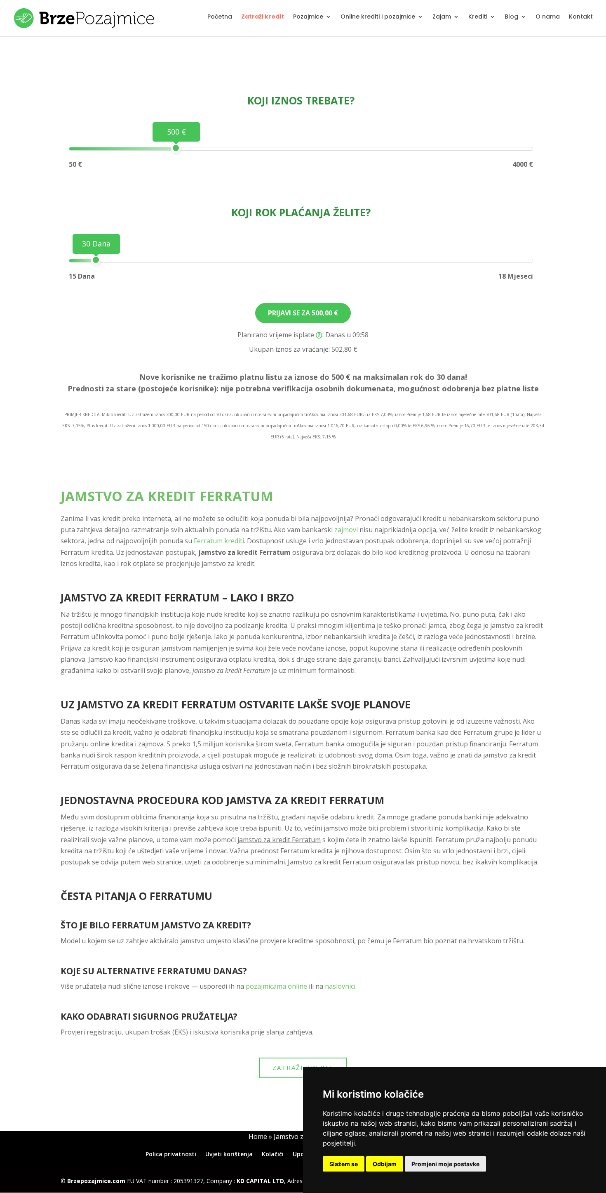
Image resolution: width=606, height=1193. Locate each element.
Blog (511, 17)
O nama (548, 17)
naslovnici (340, 986)
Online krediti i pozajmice (378, 17)
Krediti (477, 17)
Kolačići (273, 1154)
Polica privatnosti (171, 1154)
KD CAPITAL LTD (260, 1181)
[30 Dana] (96, 260)
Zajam (441, 17)
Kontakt (581, 17)
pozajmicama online (276, 986)
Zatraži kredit (262, 17)
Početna (219, 17)
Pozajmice (308, 17)
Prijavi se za (303, 312)
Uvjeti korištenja (229, 1154)
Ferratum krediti (219, 540)
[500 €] (176, 148)
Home (258, 1136)
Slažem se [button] (343, 1163)
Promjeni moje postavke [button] (445, 1163)
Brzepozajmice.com (96, 1181)
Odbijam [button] (385, 1163)
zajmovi (346, 529)
